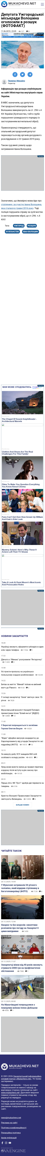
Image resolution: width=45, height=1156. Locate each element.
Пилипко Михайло (16, 81)
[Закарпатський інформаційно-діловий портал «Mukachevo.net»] (18, 4)
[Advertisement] (22, 173)
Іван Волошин (30, 231)
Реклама (22, 35)
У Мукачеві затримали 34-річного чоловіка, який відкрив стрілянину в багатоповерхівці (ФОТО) (20, 888)
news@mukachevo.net (11, 1117)
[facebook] (2, 1143)
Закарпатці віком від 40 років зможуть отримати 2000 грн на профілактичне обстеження (21, 967)
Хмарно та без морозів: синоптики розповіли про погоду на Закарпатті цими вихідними (20, 928)
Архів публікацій (8, 1138)
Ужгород (19, 226)
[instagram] (6, 1143)
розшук (32, 226)
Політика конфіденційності (13, 1128)
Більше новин (22, 805)
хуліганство (12, 231)
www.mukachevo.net (10, 1092)
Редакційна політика (11, 1133)
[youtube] (10, 1143)
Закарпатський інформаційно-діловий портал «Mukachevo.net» (21, 1077)
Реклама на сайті (9, 1123)
